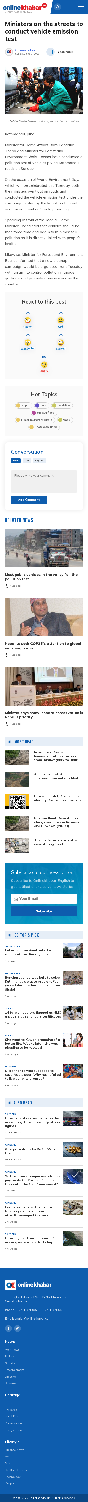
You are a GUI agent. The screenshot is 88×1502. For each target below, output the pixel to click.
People (9, 1483)
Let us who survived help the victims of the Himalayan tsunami (31, 952)
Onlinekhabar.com (17, 1301)
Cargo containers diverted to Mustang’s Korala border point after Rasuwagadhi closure (29, 1211)
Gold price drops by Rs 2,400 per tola (31, 1151)
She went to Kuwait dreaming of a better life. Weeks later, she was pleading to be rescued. (32, 1043)
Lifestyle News (14, 1450)
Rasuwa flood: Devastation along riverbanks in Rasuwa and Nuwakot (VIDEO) (56, 822)
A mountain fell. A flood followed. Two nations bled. (56, 776)
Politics (9, 1356)
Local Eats (12, 1416)
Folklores (11, 1410)
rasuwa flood (45, 412)
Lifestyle (10, 1376)
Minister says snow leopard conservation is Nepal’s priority (44, 714)
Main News (12, 1349)
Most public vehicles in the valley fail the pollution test (41, 576)
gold (43, 405)
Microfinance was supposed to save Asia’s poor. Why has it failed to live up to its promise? (33, 1074)
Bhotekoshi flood (46, 427)
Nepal (25, 405)
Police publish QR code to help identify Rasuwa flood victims (58, 798)
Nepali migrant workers (36, 419)
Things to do (13, 1430)
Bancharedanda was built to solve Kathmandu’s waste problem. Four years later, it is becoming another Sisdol (32, 983)
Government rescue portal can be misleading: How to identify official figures (33, 1122)
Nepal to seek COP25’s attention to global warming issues (43, 645)
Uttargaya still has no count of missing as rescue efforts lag (29, 1240)
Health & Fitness (16, 1470)
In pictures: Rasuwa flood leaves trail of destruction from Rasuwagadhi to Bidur (56, 756)
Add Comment (29, 500)
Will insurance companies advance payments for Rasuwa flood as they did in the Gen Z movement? (32, 1180)
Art (7, 1456)
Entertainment (14, 1370)
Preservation (13, 1423)
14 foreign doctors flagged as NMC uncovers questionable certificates (33, 1014)
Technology (12, 1477)
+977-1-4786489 (53, 1310)
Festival (10, 1403)
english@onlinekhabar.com (33, 1318)
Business (11, 1383)
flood (66, 419)
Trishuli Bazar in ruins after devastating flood (56, 842)
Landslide (64, 405)
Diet (7, 1463)
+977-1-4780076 (27, 1310)
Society (10, 1363)
